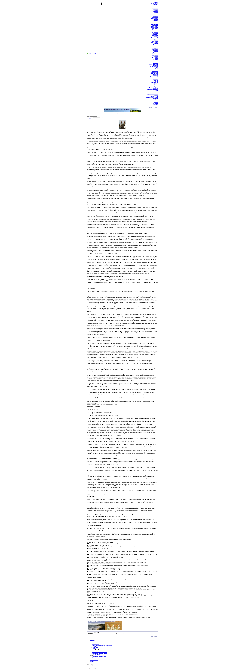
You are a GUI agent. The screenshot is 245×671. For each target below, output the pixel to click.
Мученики (89, 118)
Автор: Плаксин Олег (92, 116)
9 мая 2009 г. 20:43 (96, 117)
